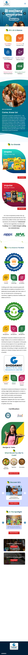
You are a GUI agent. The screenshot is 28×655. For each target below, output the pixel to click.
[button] (3, 493)
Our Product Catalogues (14, 557)
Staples (8, 151)
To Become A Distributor (14, 543)
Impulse (8, 185)
